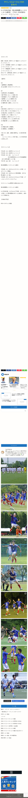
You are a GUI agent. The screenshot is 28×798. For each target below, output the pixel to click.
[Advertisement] (14, 40)
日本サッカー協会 (5, 714)
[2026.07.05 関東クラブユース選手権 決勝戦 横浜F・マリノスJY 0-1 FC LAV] (14, 632)
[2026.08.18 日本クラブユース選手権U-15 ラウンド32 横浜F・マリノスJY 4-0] (14, 497)
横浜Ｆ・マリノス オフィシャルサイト (10, 709)
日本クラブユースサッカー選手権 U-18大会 (11, 721)
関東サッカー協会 (5, 733)
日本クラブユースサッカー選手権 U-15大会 (11, 723)
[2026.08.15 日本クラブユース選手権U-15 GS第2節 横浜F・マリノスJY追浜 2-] (14, 551)
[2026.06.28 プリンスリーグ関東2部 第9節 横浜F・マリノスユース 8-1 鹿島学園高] (14, 659)
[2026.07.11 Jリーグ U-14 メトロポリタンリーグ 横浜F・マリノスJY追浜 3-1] (14, 605)
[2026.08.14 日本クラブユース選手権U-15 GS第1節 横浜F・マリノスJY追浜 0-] (14, 578)
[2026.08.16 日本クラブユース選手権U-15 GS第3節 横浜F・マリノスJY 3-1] (14, 524)
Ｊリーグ (3, 716)
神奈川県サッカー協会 (6, 737)
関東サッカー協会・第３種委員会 (9, 735)
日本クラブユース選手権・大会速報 (9, 726)
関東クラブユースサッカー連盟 (8, 728)
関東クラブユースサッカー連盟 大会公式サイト (12, 730)
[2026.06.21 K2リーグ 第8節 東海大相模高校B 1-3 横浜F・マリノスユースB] (14, 686)
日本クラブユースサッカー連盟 (8, 718)
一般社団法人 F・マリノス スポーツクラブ (11, 711)
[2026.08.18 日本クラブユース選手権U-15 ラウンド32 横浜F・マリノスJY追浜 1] (14, 471)
